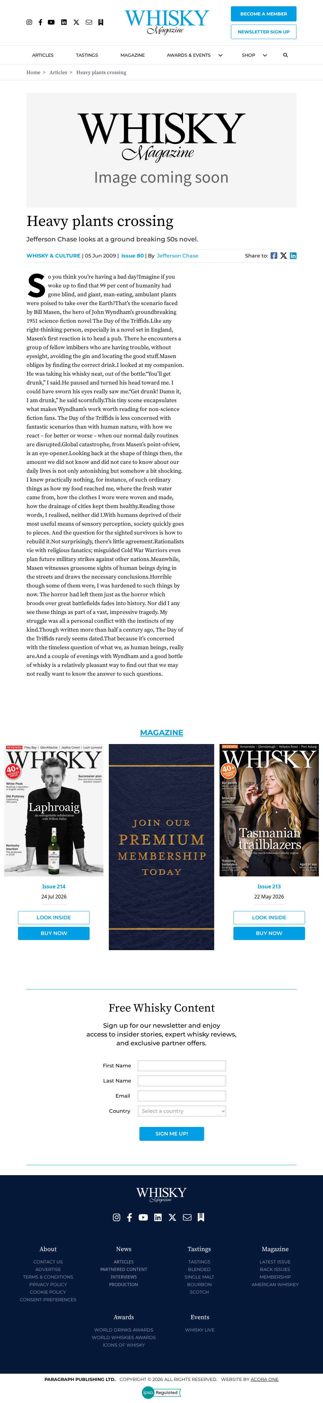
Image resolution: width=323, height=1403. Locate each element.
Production (123, 1284)
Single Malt (199, 1277)
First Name (117, 1066)
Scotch (199, 1292)
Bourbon (199, 1284)
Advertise (48, 1269)
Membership (275, 1277)
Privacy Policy (48, 1284)
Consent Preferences (48, 1299)
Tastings (87, 55)
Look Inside (54, 918)
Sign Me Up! (172, 1134)
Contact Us (48, 1262)
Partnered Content (123, 1269)
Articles (43, 55)
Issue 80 (132, 256)
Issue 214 (53, 886)
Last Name (117, 1081)
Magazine (132, 55)
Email (122, 1096)
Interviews (124, 1277)
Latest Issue (275, 1262)
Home (33, 72)
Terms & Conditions (48, 1277)
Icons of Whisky (124, 1345)
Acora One (265, 1379)
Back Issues (275, 1269)
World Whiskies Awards (124, 1337)
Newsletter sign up (264, 32)
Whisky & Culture (55, 256)
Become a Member (263, 14)
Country (119, 1111)
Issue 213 (269, 886)
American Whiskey (275, 1284)
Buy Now (54, 933)
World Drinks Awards (123, 1330)
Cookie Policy (48, 1292)
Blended (199, 1269)
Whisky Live (199, 1330)
